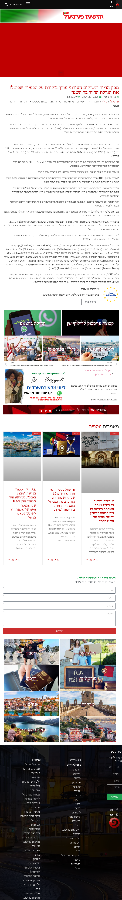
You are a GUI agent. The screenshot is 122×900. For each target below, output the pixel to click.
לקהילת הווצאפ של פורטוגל (98, 370)
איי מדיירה (34, 863)
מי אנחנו (35, 777)
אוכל (78, 868)
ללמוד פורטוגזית (31, 781)
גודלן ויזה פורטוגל (71, 855)
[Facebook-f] (111, 2)
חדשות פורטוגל (31, 897)
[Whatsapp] (117, 814)
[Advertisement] (61, 46)
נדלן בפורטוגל (32, 893)
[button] (28, 3)
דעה (78, 851)
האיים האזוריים (31, 729)
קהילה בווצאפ (32, 323)
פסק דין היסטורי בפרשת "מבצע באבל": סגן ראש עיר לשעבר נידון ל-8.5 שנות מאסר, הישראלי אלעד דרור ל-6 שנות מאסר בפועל (22, 503)
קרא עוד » (92, 559)
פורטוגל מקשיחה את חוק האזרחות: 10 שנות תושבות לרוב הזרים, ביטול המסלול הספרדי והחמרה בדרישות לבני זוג (61, 499)
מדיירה (88, 704)
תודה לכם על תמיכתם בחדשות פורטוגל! (30, 769)
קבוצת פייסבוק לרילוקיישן (90, 323)
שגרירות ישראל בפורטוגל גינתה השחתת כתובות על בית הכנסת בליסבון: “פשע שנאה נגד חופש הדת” (101, 511)
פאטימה (76, 786)
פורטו (32, 704)
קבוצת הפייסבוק (103, 374)
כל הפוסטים (90, 302)
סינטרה (36, 846)
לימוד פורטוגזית (100, 349)
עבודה (77, 791)
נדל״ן (104, 101)
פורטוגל (114, 101)
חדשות (77, 834)
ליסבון (31, 652)
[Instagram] (111, 809)
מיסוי (78, 803)
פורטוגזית (88, 678)
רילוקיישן (23, 349)
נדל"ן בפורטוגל (61, 349)
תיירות (77, 773)
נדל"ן (88, 729)
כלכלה (77, 825)
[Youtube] (111, 6)
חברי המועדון (73, 838)
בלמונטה (76, 864)
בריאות (77, 859)
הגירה (77, 846)
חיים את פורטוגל (71, 829)
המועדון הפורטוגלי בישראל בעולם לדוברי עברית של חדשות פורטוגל (30, 833)
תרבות (77, 769)
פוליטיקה (76, 782)
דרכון (32, 678)
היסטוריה (75, 842)
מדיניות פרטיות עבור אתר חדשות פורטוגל (30, 816)
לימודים (76, 812)
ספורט (77, 795)
